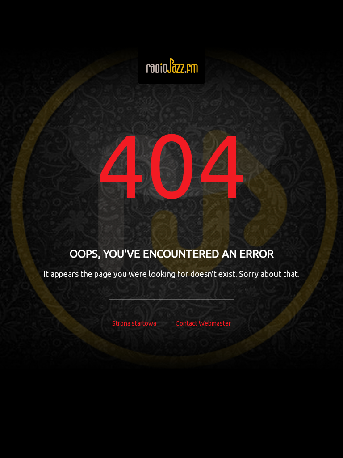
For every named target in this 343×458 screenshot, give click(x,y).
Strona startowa (134, 323)
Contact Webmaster (203, 323)
